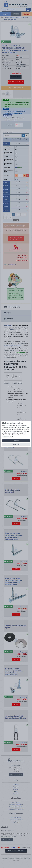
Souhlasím (16, 441)
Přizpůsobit (16, 444)
